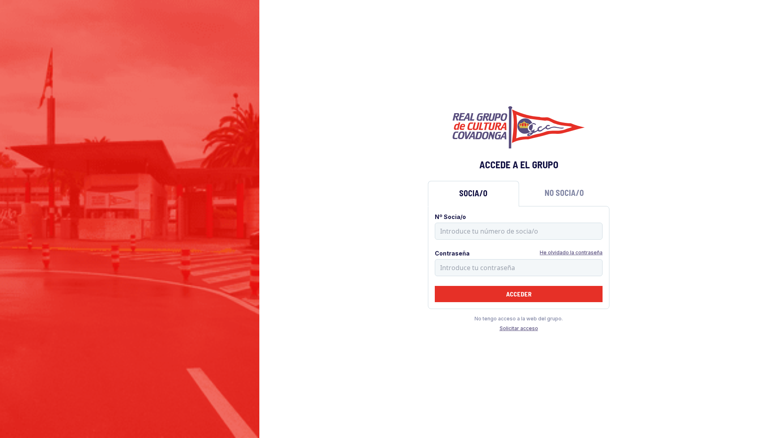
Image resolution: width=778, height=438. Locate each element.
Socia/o (473, 193)
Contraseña (452, 253)
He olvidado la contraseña (571, 252)
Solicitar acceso (519, 328)
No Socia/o (564, 193)
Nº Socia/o (450, 216)
